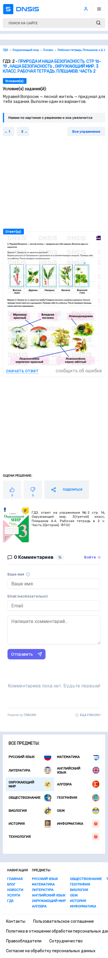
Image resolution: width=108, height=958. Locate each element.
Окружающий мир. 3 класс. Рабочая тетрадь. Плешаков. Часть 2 (50, 69)
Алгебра (64, 784)
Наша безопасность (31, 66)
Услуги (13, 895)
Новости (15, 890)
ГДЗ (10, 901)
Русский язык (22, 757)
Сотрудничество (66, 941)
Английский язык (68, 770)
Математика (68, 757)
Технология (20, 837)
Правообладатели (23, 941)
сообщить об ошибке (79, 370)
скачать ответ (22, 370)
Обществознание (25, 798)
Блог (11, 884)
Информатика (70, 824)
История (17, 824)
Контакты (15, 921)
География (67, 798)
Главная (15, 879)
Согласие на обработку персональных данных (51, 950)
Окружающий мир (21, 784)
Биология (18, 811)
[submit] (98, 23)
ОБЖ (61, 811)
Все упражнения (86, 132)
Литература (19, 770)
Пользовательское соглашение (63, 921)
